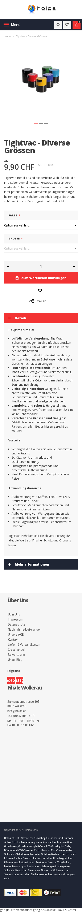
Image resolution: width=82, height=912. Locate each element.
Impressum (15, 619)
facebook (11, 680)
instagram (19, 680)
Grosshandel (16, 649)
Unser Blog (15, 659)
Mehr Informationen (32, 564)
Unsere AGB (16, 634)
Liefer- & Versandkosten (24, 644)
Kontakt (13, 639)
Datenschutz (16, 624)
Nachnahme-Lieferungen (24, 629)
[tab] (41, 318)
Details (20, 318)
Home (7, 36)
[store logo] (41, 9)
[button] (35, 123)
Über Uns (14, 614)
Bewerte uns (16, 654)
